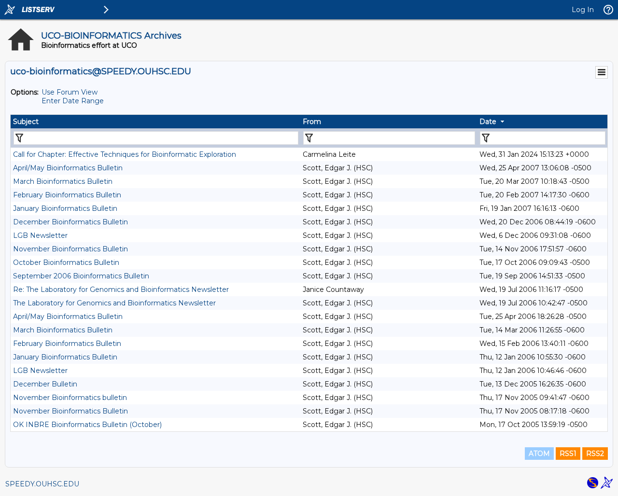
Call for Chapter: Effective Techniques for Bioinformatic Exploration (124, 154)
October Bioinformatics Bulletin (66, 262)
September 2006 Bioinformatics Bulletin (81, 276)
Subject (26, 121)
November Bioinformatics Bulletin (70, 249)
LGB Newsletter (40, 235)
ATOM (539, 453)
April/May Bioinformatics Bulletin (68, 168)
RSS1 (568, 453)
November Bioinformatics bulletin (70, 397)
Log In (583, 9)
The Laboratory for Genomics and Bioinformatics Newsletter (114, 303)
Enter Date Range (73, 100)
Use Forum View (70, 92)
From (312, 121)
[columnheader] (155, 121)
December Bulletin (45, 384)
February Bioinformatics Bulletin (67, 195)
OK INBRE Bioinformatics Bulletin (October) (87, 424)
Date (487, 121)
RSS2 (595, 453)
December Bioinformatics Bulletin (70, 222)
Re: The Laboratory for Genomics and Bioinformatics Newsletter (121, 289)
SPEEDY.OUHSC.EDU (42, 484)
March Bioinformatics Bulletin (62, 181)
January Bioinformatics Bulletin (65, 208)
